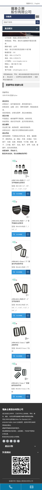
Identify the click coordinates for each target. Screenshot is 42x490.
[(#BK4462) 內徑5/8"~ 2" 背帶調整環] (21, 287)
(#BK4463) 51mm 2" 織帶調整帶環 (21, 344)
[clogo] (21, 10)
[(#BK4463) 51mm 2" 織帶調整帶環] (21, 331)
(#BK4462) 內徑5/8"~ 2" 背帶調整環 (20, 300)
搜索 (38, 22)
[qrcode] (21, 465)
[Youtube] (18, 441)
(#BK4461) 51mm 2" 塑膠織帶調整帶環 (20, 384)
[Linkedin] (11, 441)
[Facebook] (3, 441)
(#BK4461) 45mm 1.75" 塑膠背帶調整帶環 (21, 263)
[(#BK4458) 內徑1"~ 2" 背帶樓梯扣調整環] (21, 209)
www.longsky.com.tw (20, 61)
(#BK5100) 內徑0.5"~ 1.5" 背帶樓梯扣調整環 (21, 181)
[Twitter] (14, 441)
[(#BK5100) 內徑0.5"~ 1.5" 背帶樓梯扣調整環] (21, 169)
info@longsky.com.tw (20, 70)
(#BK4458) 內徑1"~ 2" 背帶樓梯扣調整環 (20, 222)
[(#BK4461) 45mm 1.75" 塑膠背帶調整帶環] (21, 250)
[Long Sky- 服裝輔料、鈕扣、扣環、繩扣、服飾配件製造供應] (21, 34)
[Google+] (7, 441)
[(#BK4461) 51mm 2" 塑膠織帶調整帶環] (20, 371)
